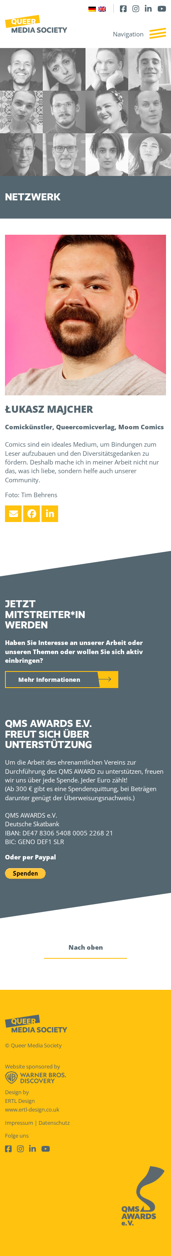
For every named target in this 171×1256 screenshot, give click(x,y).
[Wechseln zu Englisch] (102, 8)
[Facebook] (123, 8)
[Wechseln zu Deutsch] (92, 8)
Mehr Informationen (49, 679)
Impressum (19, 1122)
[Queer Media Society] (36, 24)
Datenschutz (54, 1122)
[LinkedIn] (148, 8)
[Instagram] (135, 8)
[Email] (13, 513)
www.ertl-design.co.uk (32, 1109)
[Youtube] (161, 8)
